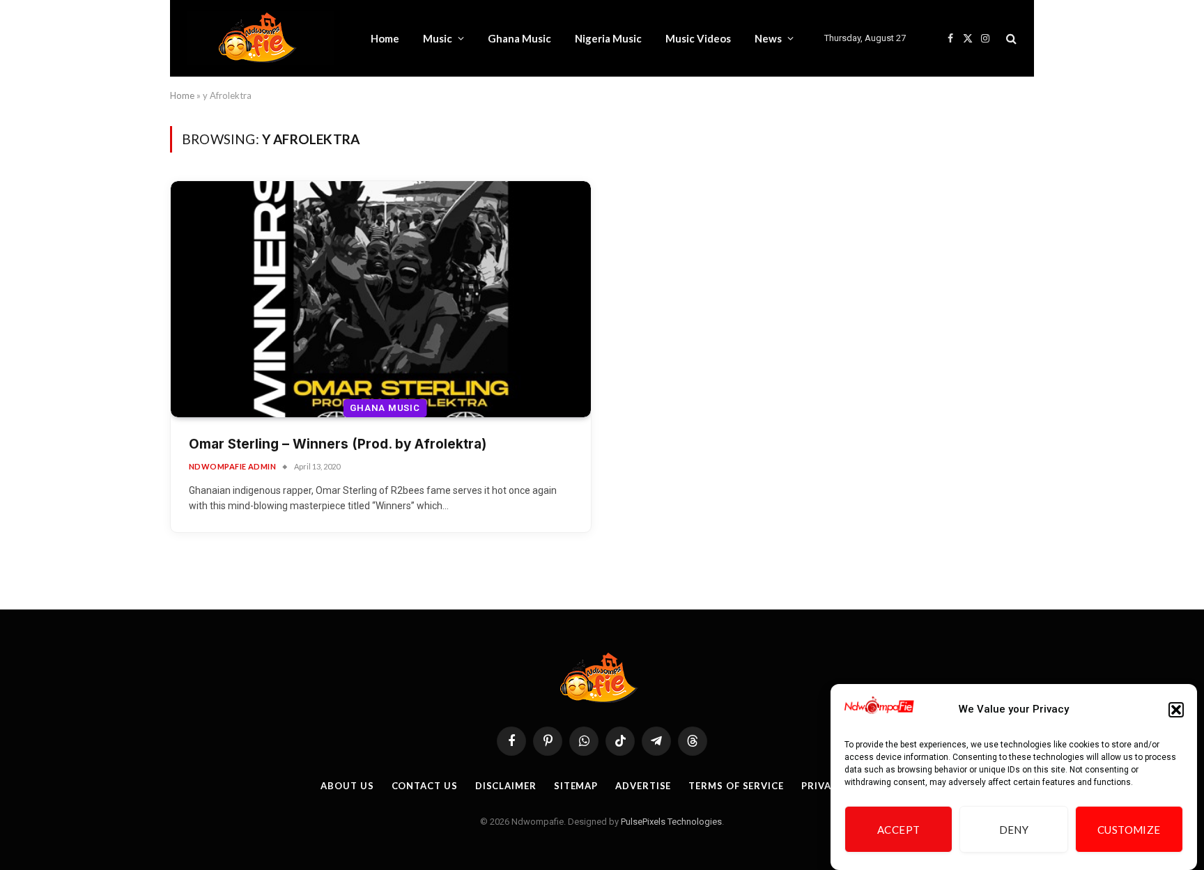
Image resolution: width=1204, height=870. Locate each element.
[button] (1176, 710)
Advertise (643, 785)
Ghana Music (519, 38)
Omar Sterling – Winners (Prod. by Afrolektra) (337, 444)
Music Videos (698, 38)
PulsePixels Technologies (671, 821)
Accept (898, 829)
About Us (347, 785)
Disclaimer (506, 785)
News (768, 38)
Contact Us (425, 785)
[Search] (1010, 38)
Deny (1014, 829)
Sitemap (576, 785)
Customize (1129, 829)
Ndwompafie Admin (232, 466)
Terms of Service (736, 785)
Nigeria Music (608, 38)
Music (437, 38)
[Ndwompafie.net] (260, 38)
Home (385, 38)
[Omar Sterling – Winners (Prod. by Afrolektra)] (381, 299)
